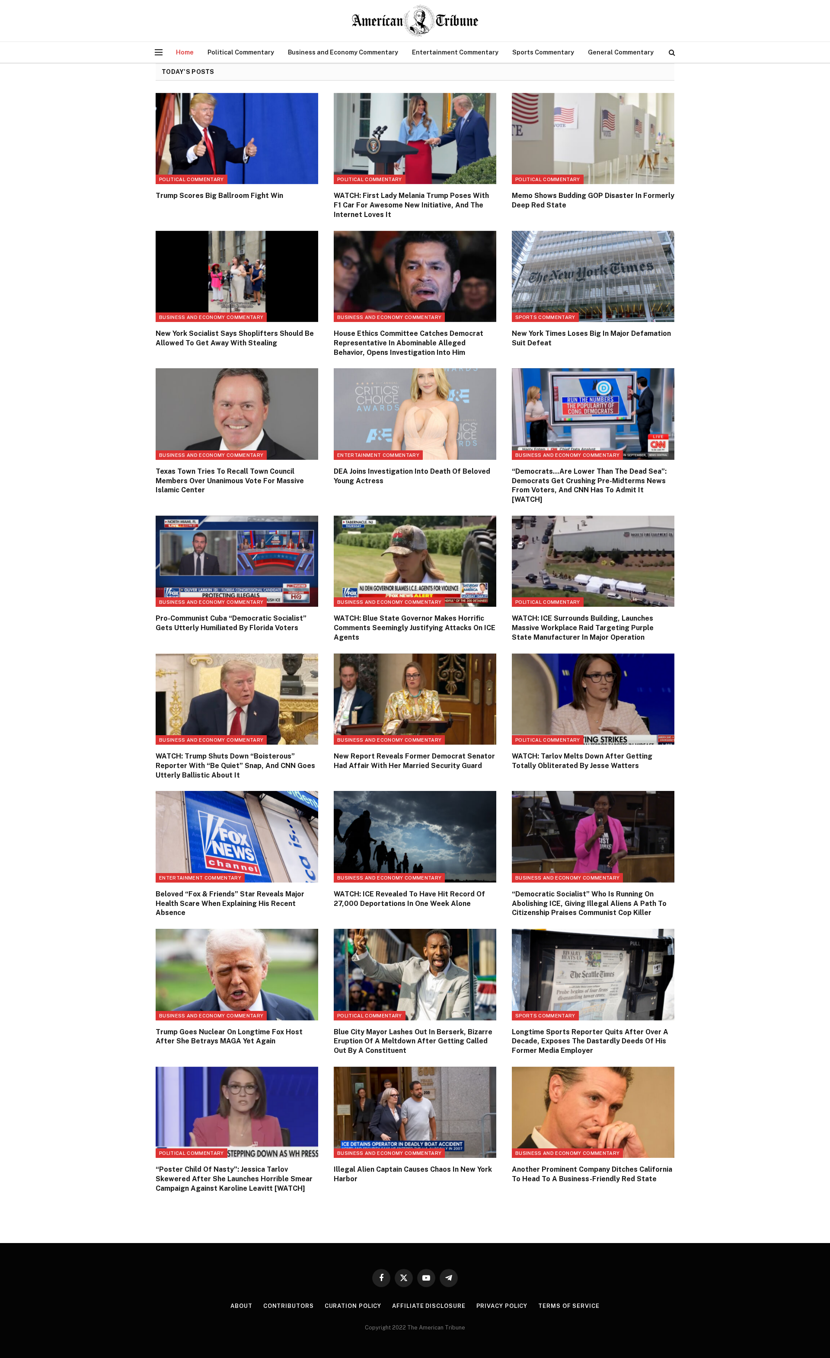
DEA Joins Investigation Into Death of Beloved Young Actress (412, 476)
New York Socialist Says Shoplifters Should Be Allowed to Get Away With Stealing (235, 338)
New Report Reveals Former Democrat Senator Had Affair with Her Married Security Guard (414, 761)
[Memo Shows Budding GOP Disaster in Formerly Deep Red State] (593, 139)
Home (185, 52)
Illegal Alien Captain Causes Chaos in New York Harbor (413, 1174)
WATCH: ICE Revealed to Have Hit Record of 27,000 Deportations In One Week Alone (409, 899)
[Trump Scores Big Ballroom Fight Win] (237, 139)
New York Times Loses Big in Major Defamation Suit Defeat (591, 338)
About (241, 1306)
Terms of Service (569, 1306)
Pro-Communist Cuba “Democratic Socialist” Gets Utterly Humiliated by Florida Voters (231, 623)
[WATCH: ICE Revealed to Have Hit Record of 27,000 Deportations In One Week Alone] (415, 837)
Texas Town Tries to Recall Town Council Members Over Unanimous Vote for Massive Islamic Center (230, 480)
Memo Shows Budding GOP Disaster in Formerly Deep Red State (593, 200)
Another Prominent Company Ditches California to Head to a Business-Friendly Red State (592, 1174)
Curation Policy (353, 1306)
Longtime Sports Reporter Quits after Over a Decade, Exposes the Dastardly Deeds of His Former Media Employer (590, 1041)
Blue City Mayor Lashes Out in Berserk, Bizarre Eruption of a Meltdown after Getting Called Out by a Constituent (413, 1041)
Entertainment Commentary (455, 52)
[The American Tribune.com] (414, 20)
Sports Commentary (543, 52)
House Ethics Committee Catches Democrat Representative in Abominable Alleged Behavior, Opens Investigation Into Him (408, 343)
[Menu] (159, 52)
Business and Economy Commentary (343, 52)
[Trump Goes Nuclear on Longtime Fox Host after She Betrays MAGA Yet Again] (237, 974)
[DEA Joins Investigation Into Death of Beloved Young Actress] (415, 414)
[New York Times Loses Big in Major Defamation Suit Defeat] (593, 276)
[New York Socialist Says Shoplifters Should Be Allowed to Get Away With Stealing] (237, 276)
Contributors (288, 1306)
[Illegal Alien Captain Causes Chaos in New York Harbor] (415, 1112)
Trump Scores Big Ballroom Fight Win (219, 195)
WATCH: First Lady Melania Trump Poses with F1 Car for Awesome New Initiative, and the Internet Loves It (411, 205)
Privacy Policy (502, 1306)
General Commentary (621, 52)
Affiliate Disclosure (428, 1306)
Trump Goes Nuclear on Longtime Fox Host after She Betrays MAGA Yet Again (229, 1037)
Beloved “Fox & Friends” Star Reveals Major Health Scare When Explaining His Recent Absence (230, 903)
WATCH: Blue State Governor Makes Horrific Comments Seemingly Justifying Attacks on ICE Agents (414, 627)
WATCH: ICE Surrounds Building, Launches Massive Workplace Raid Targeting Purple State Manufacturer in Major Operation (583, 627)
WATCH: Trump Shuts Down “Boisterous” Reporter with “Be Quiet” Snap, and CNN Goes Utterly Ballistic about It (235, 765)
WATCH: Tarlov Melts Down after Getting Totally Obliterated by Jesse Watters (582, 761)
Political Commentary (241, 52)
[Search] (671, 52)
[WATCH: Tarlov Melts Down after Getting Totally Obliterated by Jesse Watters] (593, 699)
